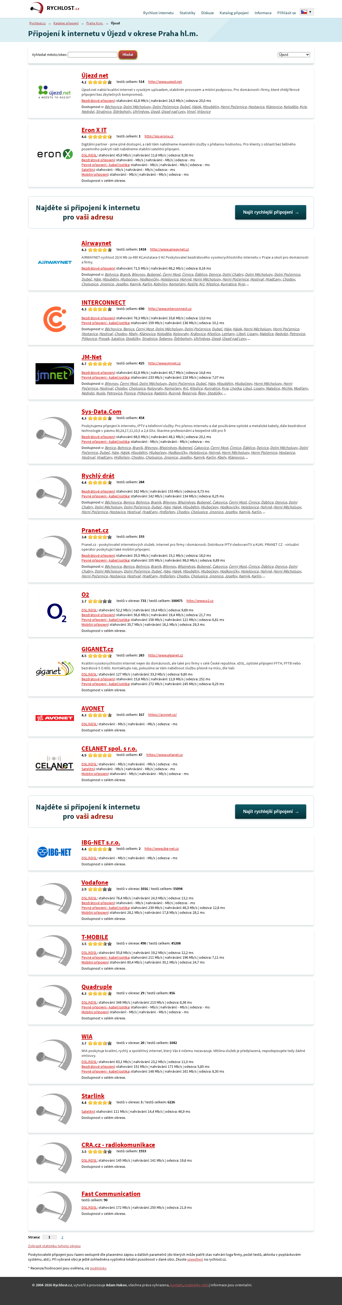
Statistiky (187, 12)
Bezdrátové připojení (98, 100)
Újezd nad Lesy (173, 111)
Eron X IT (94, 130)
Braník (125, 274)
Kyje (303, 106)
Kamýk (135, 284)
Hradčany (273, 279)
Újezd (155, 111)
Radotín (160, 393)
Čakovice (201, 447)
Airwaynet (96, 243)
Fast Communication (111, 1193)
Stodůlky (133, 338)
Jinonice (107, 284)
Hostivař (257, 279)
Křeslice (212, 284)
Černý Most (171, 274)
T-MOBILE (94, 937)
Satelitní (88, 169)
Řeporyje (189, 393)
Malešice (266, 333)
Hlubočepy (129, 279)
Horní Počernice (233, 106)
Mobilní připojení (94, 174)
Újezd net (94, 75)
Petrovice (297, 333)
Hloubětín (211, 106)
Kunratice (228, 284)
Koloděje (290, 106)
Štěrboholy (122, 111)
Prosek (103, 338)
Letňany (228, 333)
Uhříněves (141, 111)
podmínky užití (196, 1285)
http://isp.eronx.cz (159, 136)
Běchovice (113, 106)
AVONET (92, 708)
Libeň (240, 333)
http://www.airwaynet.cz (169, 249)
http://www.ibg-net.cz (162, 848)
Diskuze (207, 12)
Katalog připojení (234, 12)
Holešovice (169, 279)
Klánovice (274, 106)
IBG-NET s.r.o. (100, 842)
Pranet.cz (94, 530)
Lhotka (235, 388)
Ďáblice (201, 274)
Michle (286, 388)
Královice (197, 333)
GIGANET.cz (97, 649)
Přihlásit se (286, 12)
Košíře (192, 284)
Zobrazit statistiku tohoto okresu (54, 1245)
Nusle (100, 393)
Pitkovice (89, 338)
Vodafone (94, 882)
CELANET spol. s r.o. (109, 748)
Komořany (177, 284)
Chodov (288, 279)
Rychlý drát (97, 475)
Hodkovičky (149, 279)
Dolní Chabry (232, 274)
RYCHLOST (63, 7)
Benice (128, 329)
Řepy (202, 393)
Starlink (92, 1096)
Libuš (247, 388)
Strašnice (103, 111)
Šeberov (165, 338)
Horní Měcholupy (207, 279)
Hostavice (256, 106)
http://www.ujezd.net (165, 81)
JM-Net (91, 357)
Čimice (187, 274)
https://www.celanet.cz (164, 754)
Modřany (301, 388)
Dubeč (185, 106)
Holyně (185, 279)
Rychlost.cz (37, 23)
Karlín (147, 284)
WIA (86, 1036)
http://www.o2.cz (199, 600)
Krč (201, 284)
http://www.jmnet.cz (164, 363)
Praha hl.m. (94, 23)
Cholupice (89, 284)
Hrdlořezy (122, 457)
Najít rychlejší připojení (268, 212)
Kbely (133, 333)
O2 (85, 594)
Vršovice (204, 111)
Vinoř (191, 111)
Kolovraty (181, 333)
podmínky (98, 1268)
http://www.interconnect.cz (170, 308)
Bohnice (111, 274)
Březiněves (168, 447)
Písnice (129, 393)
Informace (263, 12)
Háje (97, 279)
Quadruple (96, 987)
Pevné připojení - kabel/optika (105, 164)
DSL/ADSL (89, 155)
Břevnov (138, 274)
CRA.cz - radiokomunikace (118, 1145)
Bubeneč (154, 274)
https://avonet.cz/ (162, 714)
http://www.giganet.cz (165, 655)
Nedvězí (87, 111)
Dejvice (215, 274)
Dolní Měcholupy (137, 106)
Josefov (121, 284)
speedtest (195, 1259)
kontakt (176, 1285)
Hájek (196, 106)
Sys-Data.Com (101, 411)
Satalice (117, 338)
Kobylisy (160, 284)
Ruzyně (174, 393)
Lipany (252, 333)
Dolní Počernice (165, 106)
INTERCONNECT (103, 302)
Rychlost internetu (158, 12)
